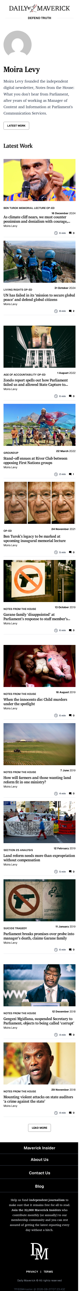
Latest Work (16, 125)
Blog (39, 1186)
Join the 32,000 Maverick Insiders (36, 1209)
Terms (48, 1271)
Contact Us (39, 1172)
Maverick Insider (39, 1147)
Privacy (32, 1271)
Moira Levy (10, 226)
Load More (39, 1128)
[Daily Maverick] (39, 8)
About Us (39, 1159)
